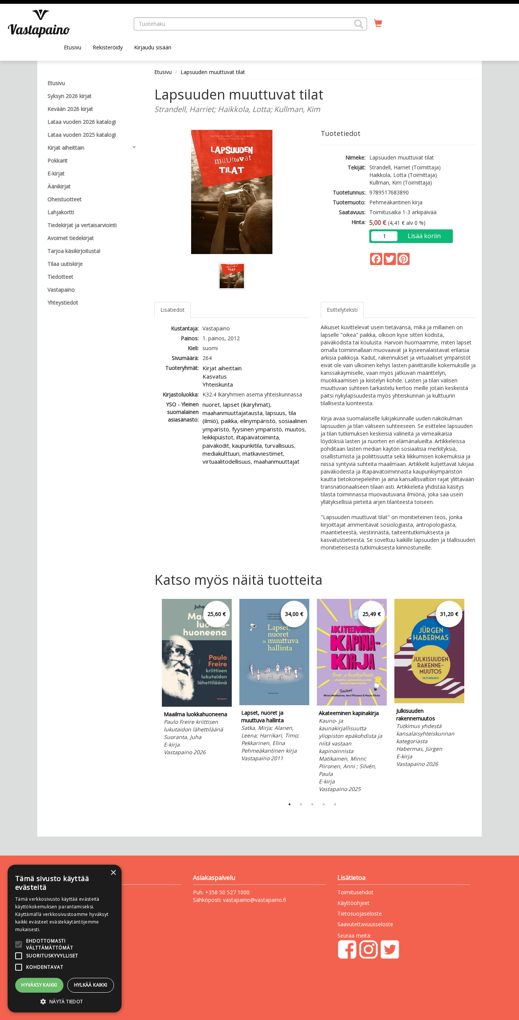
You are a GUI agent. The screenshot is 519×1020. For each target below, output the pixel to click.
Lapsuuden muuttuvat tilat (212, 72)
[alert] (65, 938)
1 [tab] (289, 804)
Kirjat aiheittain (222, 368)
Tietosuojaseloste (359, 913)
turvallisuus (279, 445)
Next (472, 697)
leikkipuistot (218, 437)
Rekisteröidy (108, 47)
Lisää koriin (424, 236)
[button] (358, 23)
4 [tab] (324, 804)
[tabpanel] (197, 678)
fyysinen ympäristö (257, 429)
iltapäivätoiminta (257, 437)
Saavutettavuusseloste (365, 924)
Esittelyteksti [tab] (342, 309)
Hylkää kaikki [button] (91, 985)
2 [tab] (301, 804)
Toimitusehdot (355, 892)
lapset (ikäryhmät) (246, 404)
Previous (152, 697)
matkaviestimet (262, 453)
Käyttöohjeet (353, 902)
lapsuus (275, 413)
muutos (295, 429)
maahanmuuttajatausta (233, 413)
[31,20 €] (429, 701)
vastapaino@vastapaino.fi (254, 899)
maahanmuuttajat (276, 461)
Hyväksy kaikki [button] (39, 985)
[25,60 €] (197, 704)
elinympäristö (257, 421)
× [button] (113, 873)
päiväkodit (216, 445)
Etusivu (72, 47)
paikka (229, 421)
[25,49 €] (352, 703)
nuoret (211, 404)
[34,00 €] (274, 703)
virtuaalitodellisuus (227, 461)
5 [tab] (335, 804)
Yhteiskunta (218, 384)
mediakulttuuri (221, 453)
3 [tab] (312, 804)
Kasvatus (215, 376)
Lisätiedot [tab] (172, 309)
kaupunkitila (247, 445)
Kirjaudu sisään (152, 47)
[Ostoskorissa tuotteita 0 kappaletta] (378, 23)
